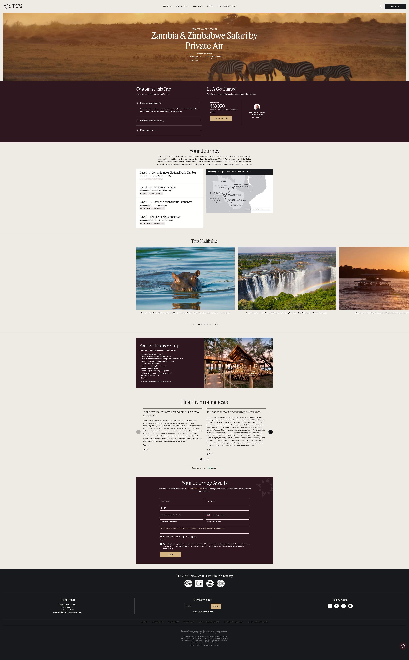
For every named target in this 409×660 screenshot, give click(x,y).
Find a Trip (167, 6)
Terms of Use (189, 622)
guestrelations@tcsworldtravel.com (67, 612)
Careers (144, 622)
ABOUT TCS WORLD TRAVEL (233, 622)
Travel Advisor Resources (209, 622)
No (195, 537)
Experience (198, 6)
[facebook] (330, 606)
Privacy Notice (168, 548)
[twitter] (343, 606)
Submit (170, 554)
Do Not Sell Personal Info (258, 622)
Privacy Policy (173, 622)
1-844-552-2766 (257, 117)
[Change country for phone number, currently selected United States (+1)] (208, 515)
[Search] (380, 6)
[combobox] (227, 521)
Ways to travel (182, 6)
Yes (187, 537)
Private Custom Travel (227, 6)
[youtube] (350, 606)
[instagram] (336, 606)
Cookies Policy (157, 622)
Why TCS (210, 6)
